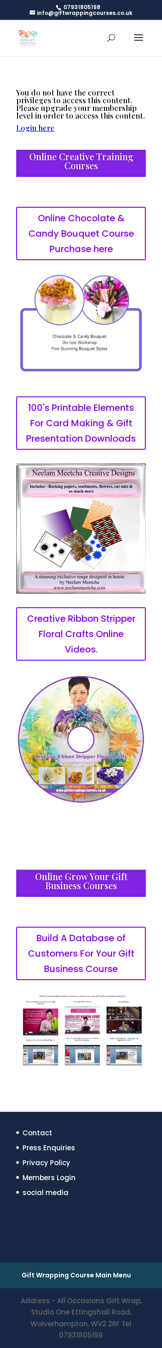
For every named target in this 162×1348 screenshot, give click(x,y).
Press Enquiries (48, 1148)
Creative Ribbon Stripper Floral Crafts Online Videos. (81, 634)
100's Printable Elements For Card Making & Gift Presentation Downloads (81, 423)
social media (45, 1192)
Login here (35, 128)
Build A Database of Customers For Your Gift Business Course (81, 953)
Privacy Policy (46, 1162)
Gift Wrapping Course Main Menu (76, 1275)
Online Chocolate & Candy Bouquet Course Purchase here (81, 233)
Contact (37, 1133)
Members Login (49, 1177)
